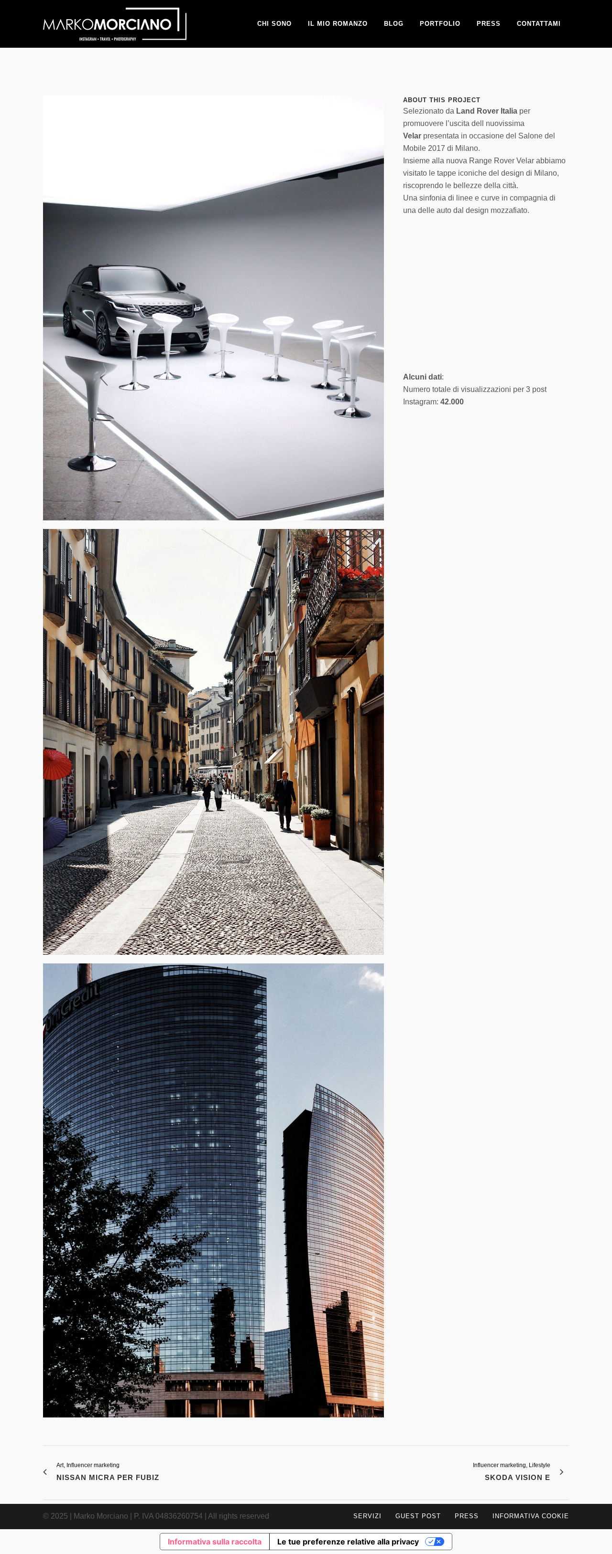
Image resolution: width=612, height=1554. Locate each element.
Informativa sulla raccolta (215, 1541)
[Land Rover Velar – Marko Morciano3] (213, 311)
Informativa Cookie (530, 1516)
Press (467, 1516)
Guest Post (418, 1516)
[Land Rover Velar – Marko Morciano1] (213, 1194)
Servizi (367, 1516)
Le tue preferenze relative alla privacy (348, 1541)
